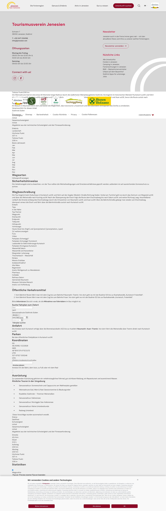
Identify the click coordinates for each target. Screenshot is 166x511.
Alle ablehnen (97, 506)
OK (124, 506)
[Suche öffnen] (139, 5)
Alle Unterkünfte (109, 59)
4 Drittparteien (46, 483)
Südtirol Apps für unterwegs (114, 74)
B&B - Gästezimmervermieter (114, 69)
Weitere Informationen (41, 506)
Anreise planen (18, 365)
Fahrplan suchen (19, 323)
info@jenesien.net (19, 41)
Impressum (16, 114)
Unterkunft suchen (123, 6)
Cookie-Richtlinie (60, 114)
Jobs (105, 76)
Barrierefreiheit (42, 114)
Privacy (74, 114)
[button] (137, 479)
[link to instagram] (14, 78)
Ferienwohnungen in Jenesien (114, 67)
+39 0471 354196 (21, 38)
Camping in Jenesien (111, 64)
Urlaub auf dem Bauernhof (113, 72)
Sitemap (28, 114)
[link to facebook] (21, 78)
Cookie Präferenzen (89, 114)
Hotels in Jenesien (110, 62)
